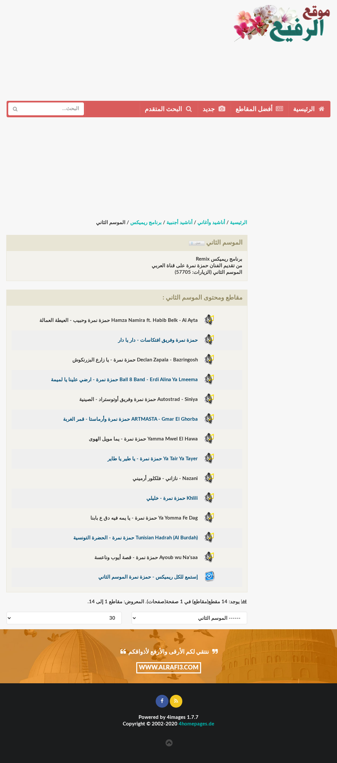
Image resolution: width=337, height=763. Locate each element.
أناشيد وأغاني (211, 222)
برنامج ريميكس (146, 222)
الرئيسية (304, 109)
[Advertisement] (113, 48)
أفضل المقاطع (255, 109)
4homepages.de (196, 723)
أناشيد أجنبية (180, 222)
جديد (210, 109)
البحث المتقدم (164, 109)
